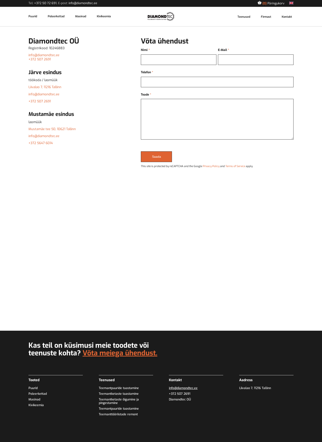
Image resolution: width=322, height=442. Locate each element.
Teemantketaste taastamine (119, 394)
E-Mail (223, 50)
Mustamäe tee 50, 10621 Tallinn (52, 129)
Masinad (80, 16)
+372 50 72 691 (45, 3)
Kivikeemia (104, 16)
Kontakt (287, 17)
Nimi (145, 50)
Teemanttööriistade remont (118, 414)
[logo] (161, 16)
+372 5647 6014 (40, 143)
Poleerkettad (56, 16)
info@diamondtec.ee (83, 3)
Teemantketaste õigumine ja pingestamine (119, 401)
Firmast (266, 17)
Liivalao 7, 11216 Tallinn (44, 87)
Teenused (243, 17)
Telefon (147, 72)
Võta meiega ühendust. (120, 353)
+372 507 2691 (39, 59)
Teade (146, 95)
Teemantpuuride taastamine (119, 388)
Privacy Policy (211, 166)
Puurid (32, 16)
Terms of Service (235, 166)
